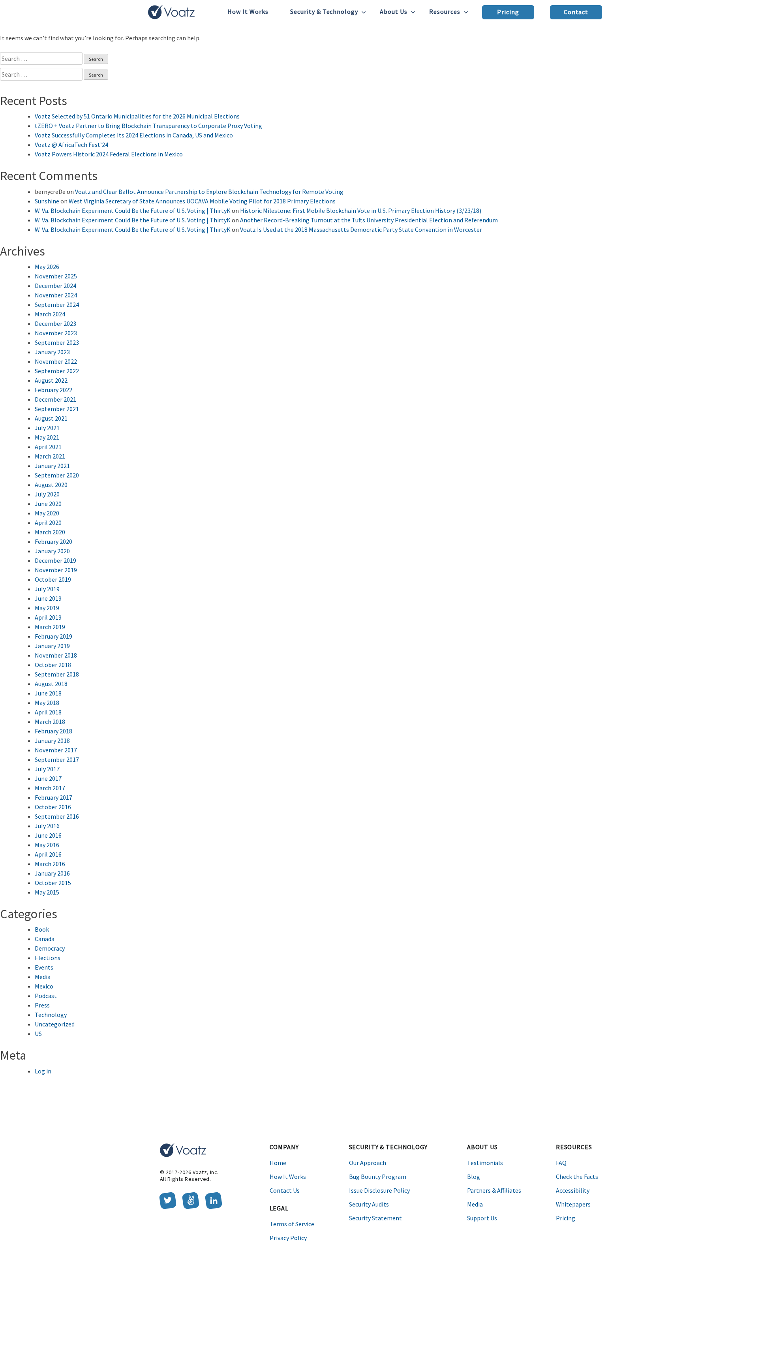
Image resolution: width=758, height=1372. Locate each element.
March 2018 (50, 721)
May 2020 (47, 513)
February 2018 (53, 731)
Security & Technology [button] (324, 11)
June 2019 (48, 598)
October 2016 (53, 807)
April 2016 (48, 854)
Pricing (508, 12)
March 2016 (50, 864)
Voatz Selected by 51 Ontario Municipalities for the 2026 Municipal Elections (137, 116)
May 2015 (47, 892)
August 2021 (51, 418)
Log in (43, 1071)
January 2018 (52, 740)
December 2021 (55, 399)
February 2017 (53, 797)
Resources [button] (444, 11)
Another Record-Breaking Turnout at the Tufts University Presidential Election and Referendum (369, 220)
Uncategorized (55, 1024)
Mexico (44, 986)
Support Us (482, 1218)
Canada (44, 939)
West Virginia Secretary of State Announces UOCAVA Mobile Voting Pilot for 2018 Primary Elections (202, 201)
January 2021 (52, 466)
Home (278, 1163)
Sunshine (47, 201)
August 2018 (51, 684)
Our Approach (367, 1163)
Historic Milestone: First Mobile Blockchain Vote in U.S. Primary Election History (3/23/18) (360, 210)
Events (44, 967)
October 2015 (53, 883)
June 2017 (48, 778)
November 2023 (56, 333)
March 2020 (50, 532)
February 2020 (53, 541)
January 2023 (52, 352)
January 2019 (52, 646)
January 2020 (52, 551)
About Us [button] (393, 11)
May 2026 (47, 267)
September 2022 (57, 371)
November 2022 (56, 361)
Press (42, 1005)
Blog (473, 1176)
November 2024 (56, 295)
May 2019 (47, 608)
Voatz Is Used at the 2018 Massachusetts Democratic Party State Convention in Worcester (361, 229)
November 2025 (56, 276)
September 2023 (57, 342)
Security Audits (369, 1204)
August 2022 (51, 380)
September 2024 (57, 304)
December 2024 (55, 285)
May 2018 (47, 703)
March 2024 (50, 314)
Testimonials (485, 1163)
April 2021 (48, 447)
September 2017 (57, 759)
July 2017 (47, 769)
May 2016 (47, 845)
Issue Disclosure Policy (379, 1190)
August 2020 (51, 485)
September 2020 (57, 475)
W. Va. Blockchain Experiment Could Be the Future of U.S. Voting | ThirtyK (133, 210)
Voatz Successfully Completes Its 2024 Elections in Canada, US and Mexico (134, 135)
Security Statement (375, 1218)
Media (43, 977)
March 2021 (50, 456)
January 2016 (52, 873)
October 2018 (53, 665)
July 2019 (47, 589)
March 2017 (50, 788)
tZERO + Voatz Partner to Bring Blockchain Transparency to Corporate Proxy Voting (148, 126)
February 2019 (53, 636)
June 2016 (48, 835)
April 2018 (48, 712)
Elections (47, 958)
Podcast (46, 996)
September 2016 (57, 816)
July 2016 (47, 826)
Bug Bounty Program (377, 1176)
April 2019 (48, 617)
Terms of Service (292, 1224)
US (38, 1033)
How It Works (247, 11)
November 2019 (56, 570)
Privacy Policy (288, 1238)
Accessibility (572, 1190)
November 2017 (56, 750)
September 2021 (57, 409)
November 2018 (56, 655)
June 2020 (48, 503)
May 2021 (47, 437)
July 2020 (47, 494)
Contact (576, 12)
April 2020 (48, 522)
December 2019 (55, 560)
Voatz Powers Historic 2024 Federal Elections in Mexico (109, 154)
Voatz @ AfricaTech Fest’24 (71, 144)
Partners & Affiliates (494, 1190)
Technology (51, 1015)
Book (42, 929)
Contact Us (285, 1190)
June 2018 (48, 693)
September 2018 (57, 674)
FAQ (561, 1163)
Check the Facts (577, 1176)
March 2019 (50, 627)
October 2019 (53, 579)
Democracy (50, 948)
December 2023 (55, 323)
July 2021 (47, 428)
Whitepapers (573, 1204)
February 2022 (53, 390)
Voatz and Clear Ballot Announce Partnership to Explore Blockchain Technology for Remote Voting (209, 191)
